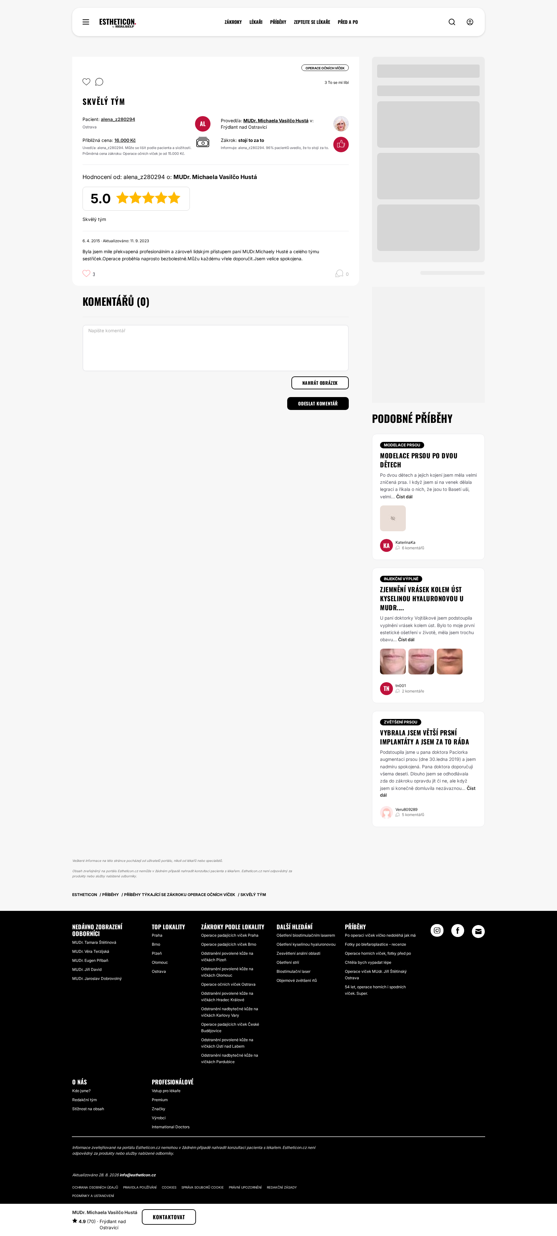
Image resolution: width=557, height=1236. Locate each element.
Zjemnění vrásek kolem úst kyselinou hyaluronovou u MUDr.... (422, 598)
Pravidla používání (140, 1187)
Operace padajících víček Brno (228, 944)
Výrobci (159, 1117)
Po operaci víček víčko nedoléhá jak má (380, 935)
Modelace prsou (402, 445)
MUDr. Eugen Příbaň (90, 960)
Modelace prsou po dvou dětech (418, 460)
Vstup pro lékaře (166, 1090)
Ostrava (159, 971)
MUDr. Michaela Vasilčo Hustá (275, 120)
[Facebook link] (457, 932)
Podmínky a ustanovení (93, 1196)
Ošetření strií (288, 962)
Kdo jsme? (81, 1090)
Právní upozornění (245, 1187)
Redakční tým (84, 1099)
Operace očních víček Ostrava (228, 984)
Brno (156, 944)
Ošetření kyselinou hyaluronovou (306, 944)
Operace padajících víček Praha (230, 935)
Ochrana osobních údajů (95, 1187)
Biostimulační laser (293, 971)
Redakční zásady (282, 1187)
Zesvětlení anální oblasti (298, 953)
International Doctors (171, 1126)
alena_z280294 (118, 119)
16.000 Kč (125, 140)
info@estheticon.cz (138, 1174)
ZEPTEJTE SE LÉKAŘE (312, 22)
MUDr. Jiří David (87, 969)
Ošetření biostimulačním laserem (306, 935)
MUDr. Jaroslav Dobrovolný (97, 978)
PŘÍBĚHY (278, 22)
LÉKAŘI (255, 22)
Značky (158, 1108)
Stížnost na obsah (88, 1108)
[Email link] (478, 931)
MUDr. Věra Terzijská (90, 951)
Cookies (169, 1187)
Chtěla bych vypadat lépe (368, 962)
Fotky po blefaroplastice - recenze (375, 944)
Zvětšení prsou (400, 722)
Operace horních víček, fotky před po (378, 953)
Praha (157, 935)
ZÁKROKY (233, 22)
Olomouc (160, 962)
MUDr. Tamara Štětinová (94, 942)
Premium (160, 1099)
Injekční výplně (401, 578)
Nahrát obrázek (320, 382)
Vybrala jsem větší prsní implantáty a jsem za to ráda (424, 737)
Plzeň (157, 953)
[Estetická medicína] (118, 23)
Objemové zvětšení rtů (297, 980)
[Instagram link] (437, 932)
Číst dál (404, 496)
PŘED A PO (348, 22)
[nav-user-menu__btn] (470, 22)
